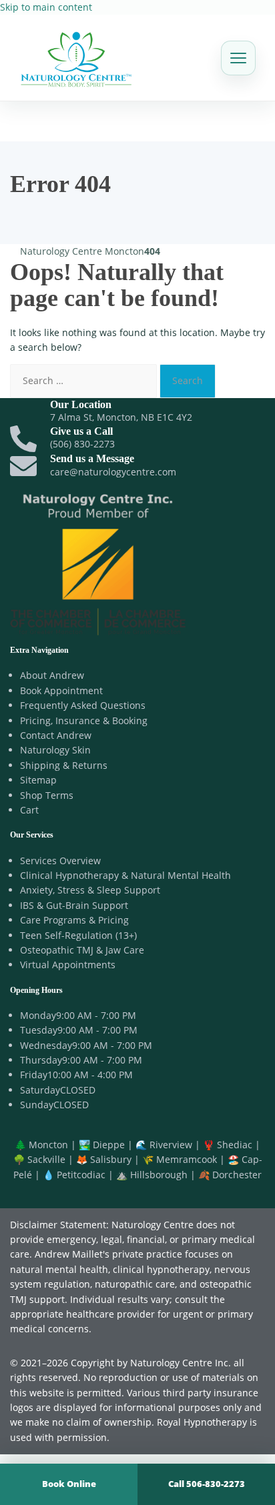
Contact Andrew (55, 735)
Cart (29, 810)
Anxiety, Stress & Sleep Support (90, 890)
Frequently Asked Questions (83, 705)
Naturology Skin (55, 749)
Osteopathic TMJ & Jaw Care (82, 950)
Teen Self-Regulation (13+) (78, 935)
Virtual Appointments (67, 964)
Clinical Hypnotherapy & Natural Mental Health (125, 875)
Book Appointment (61, 690)
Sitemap (38, 780)
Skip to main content (46, 7)
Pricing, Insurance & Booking (84, 720)
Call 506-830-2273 (206, 1484)
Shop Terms (46, 795)
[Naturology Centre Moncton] (76, 57)
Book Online (69, 1484)
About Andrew (52, 675)
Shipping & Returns (63, 765)
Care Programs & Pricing (74, 920)
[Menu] (238, 58)
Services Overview (60, 860)
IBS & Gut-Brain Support (74, 905)
